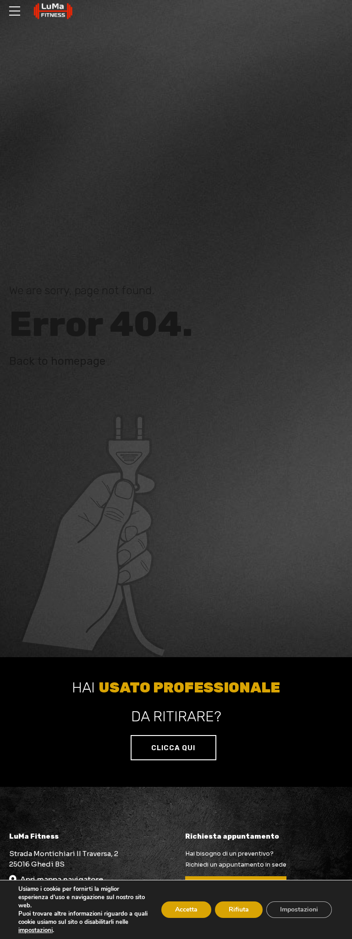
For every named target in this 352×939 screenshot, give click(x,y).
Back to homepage (57, 361)
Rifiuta (239, 909)
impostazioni (35, 930)
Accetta (186, 909)
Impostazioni (299, 909)
